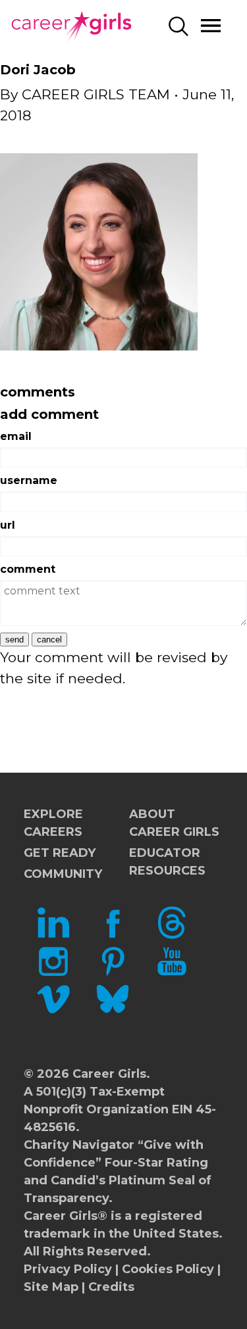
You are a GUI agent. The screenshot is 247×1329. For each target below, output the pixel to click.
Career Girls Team (96, 94)
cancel (49, 639)
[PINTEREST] (112, 973)
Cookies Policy (168, 1269)
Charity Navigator (79, 1145)
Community (63, 874)
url (7, 525)
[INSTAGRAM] (53, 973)
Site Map (51, 1287)
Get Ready (60, 853)
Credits (111, 1287)
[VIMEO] (53, 1011)
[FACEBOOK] (112, 935)
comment (27, 569)
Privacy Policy (68, 1269)
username (28, 480)
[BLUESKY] (112, 1011)
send (14, 639)
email (16, 436)
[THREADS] (171, 935)
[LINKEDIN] (53, 935)
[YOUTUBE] (171, 973)
